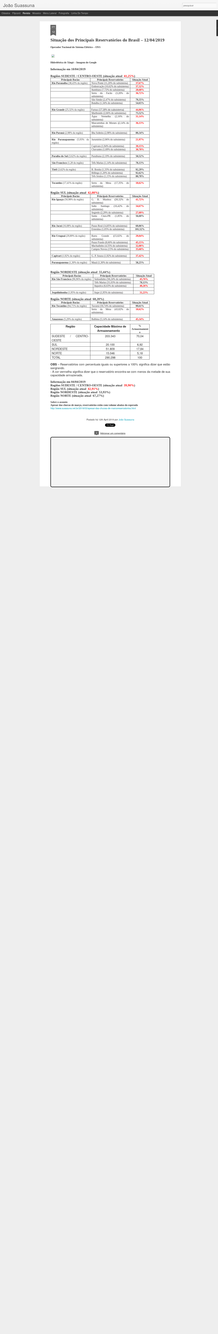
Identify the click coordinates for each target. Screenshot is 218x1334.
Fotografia (64, 13)
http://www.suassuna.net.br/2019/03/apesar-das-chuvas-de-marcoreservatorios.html (93, 408)
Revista (26, 13)
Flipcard (16, 13)
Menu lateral (49, 13)
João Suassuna (126, 419)
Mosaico (36, 13)
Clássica (6, 13)
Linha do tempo (79, 13)
